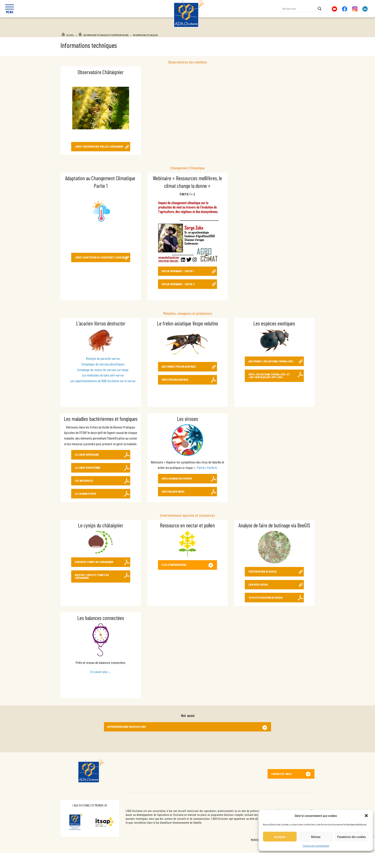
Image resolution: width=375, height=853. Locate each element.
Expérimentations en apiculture (126, 726)
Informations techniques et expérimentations (105, 35)
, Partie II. (211, 467)
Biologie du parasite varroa (103, 358)
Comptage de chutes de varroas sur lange (102, 370)
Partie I (201, 467)
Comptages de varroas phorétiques (103, 364)
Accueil (70, 35)
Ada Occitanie (187, 29)
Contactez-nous (281, 774)
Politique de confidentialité (316, 845)
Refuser (316, 837)
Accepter (279, 837)
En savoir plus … (100, 672)
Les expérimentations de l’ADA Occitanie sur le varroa (102, 381)
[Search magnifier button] (320, 9)
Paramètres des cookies (351, 837)
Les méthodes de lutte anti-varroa (103, 375)
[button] (366, 815)
